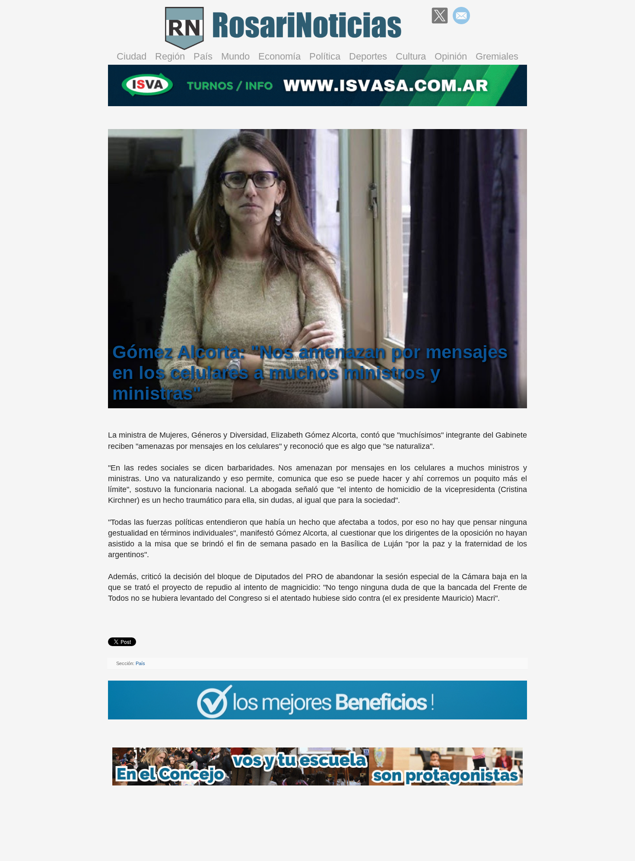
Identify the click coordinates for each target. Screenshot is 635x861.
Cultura (411, 56)
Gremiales (497, 56)
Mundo (235, 56)
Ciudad (131, 56)
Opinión (451, 56)
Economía (279, 56)
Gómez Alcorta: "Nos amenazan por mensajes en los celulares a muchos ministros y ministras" (310, 373)
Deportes (368, 56)
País (203, 56)
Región (170, 56)
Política (324, 56)
